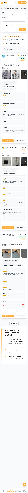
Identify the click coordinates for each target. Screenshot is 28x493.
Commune (4, 17)
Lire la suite (5, 68)
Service (3, 22)
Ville (3, 12)
